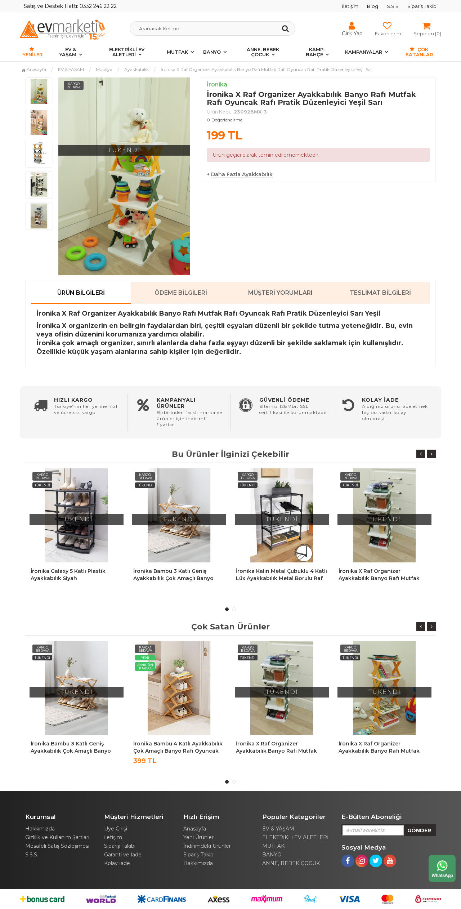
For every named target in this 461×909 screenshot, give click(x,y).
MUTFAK (177, 52)
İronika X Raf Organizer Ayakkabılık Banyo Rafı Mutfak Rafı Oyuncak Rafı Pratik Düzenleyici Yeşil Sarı (267, 69)
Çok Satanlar (419, 51)
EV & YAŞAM (67, 51)
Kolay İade (117, 863)
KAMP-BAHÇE (316, 51)
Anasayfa (36, 69)
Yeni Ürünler (198, 837)
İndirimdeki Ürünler (207, 846)
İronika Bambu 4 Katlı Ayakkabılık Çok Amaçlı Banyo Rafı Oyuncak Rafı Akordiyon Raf (178, 750)
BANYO (212, 52)
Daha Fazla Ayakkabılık (242, 174)
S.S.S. (31, 854)
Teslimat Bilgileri (380, 292)
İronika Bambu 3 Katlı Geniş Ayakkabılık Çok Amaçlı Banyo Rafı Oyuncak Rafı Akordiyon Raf (176, 578)
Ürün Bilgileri (81, 292)
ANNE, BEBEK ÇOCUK (263, 51)
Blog (372, 6)
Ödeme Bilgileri (181, 292)
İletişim (350, 6)
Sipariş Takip (198, 854)
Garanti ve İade (123, 854)
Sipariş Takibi (422, 6)
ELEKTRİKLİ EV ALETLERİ (126, 51)
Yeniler (32, 54)
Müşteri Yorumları (280, 292)
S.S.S (393, 6)
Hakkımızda (40, 828)
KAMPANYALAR (363, 52)
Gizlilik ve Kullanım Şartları (57, 837)
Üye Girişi (115, 828)
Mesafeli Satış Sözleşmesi (57, 846)
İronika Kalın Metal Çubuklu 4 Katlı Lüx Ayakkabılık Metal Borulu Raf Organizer (281, 578)
